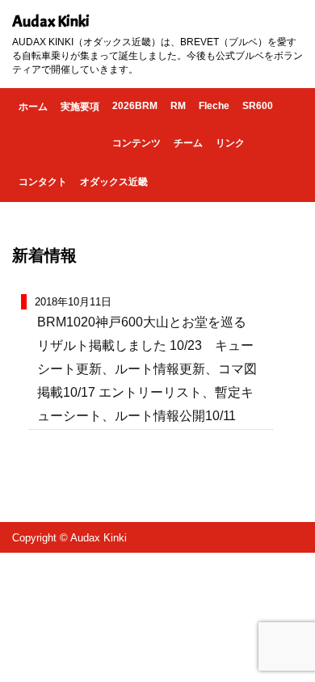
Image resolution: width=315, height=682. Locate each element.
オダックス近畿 (114, 181)
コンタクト (43, 181)
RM (178, 106)
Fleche (214, 106)
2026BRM (135, 106)
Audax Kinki (51, 21)
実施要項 (80, 106)
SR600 (257, 106)
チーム (188, 143)
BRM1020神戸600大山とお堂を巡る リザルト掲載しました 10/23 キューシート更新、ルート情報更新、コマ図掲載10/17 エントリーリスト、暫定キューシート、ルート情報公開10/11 (148, 368)
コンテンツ (136, 143)
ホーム (33, 106)
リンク (230, 143)
